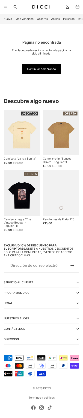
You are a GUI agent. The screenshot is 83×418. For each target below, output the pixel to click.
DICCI (47, 388)
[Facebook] (33, 407)
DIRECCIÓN (11, 339)
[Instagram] (41, 407)
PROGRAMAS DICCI (17, 292)
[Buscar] (15, 7)
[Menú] (5, 7)
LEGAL (8, 303)
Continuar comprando (41, 69)
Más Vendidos (24, 19)
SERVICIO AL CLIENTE (18, 282)
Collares (42, 19)
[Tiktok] (49, 407)
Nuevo (7, 19)
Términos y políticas (42, 397)
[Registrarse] (72, 265)
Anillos (55, 19)
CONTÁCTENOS (14, 328)
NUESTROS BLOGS (16, 318)
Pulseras (68, 19)
